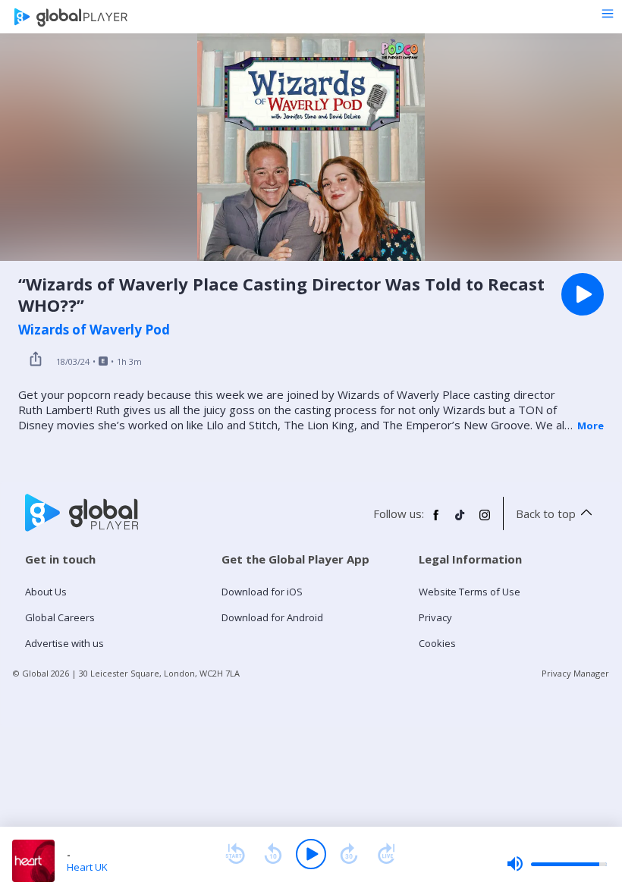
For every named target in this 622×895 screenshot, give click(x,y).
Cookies (437, 643)
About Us (46, 591)
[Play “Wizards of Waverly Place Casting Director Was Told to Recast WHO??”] (582, 294)
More (590, 425)
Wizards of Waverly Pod (94, 330)
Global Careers (60, 617)
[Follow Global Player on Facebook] (436, 521)
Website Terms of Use (469, 591)
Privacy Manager (575, 673)
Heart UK (87, 867)
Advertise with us (64, 643)
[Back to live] (387, 854)
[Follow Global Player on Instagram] (484, 521)
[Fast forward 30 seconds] (349, 854)
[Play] (311, 854)
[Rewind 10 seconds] (273, 854)
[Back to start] (235, 854)
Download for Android (272, 617)
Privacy (435, 617)
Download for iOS (262, 591)
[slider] (557, 864)
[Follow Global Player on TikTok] (460, 521)
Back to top (546, 513)
